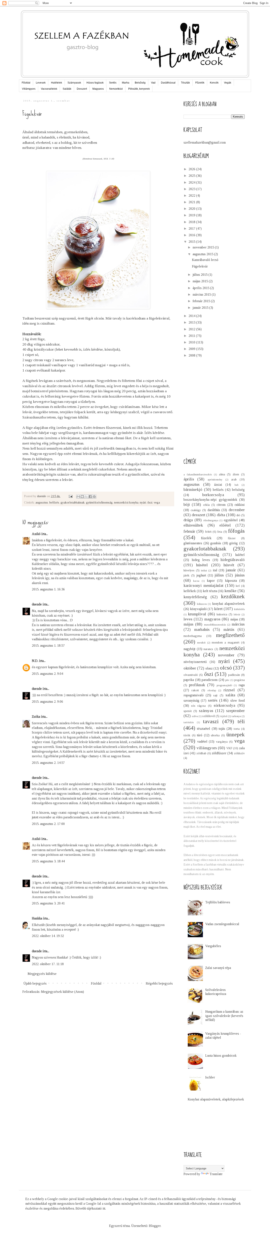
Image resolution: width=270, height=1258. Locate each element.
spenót (188, 711)
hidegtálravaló (233, 559)
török (187, 735)
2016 (192, 235)
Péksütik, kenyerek (139, 88)
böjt (187, 504)
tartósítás (189, 722)
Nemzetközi (116, 88)
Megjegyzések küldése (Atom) (62, 991)
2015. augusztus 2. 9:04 (47, 673)
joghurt (201, 575)
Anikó (36, 534)
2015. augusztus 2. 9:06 (47, 701)
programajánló (224, 685)
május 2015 (201, 281)
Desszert (82, 88)
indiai (204, 570)
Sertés (112, 82)
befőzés (54, 502)
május (188, 624)
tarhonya (236, 716)
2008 (192, 355)
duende (37, 604)
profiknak (197, 685)
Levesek (41, 82)
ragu (242, 685)
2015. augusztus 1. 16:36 (48, 589)
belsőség (238, 489)
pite (227, 680)
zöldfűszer (219, 753)
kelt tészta (210, 591)
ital (215, 570)
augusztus (41, 502)
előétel (225, 525)
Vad (153, 82)
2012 (192, 329)
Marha (125, 82)
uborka (215, 735)
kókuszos (202, 603)
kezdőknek (233, 596)
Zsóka (36, 716)
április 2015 (201, 288)
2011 (192, 335)
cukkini (240, 504)
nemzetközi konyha (126, 502)
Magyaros (98, 88)
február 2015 (202, 301)
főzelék (206, 538)
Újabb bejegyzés (35, 983)
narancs (208, 649)
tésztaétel (203, 728)
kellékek (190, 591)
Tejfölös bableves (217, 902)
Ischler (210, 1077)
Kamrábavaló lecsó (205, 260)
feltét (208, 531)
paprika (189, 680)
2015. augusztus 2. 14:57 (48, 762)
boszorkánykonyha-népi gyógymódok (210, 499)
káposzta (231, 580)
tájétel (223, 716)
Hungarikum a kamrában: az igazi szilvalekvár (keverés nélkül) (224, 1015)
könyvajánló (198, 609)
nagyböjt (189, 649)
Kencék (214, 82)
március (238, 624)
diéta (221, 515)
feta (219, 531)
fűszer (232, 538)
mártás (228, 629)
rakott (195, 690)
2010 (192, 342)
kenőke (230, 591)
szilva (195, 716)
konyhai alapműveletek (228, 603)
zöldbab (201, 753)
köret (218, 608)
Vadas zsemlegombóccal (222, 924)
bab (236, 484)
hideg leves (201, 560)
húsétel (202, 565)
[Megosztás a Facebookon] (90, 496)
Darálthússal (168, 82)
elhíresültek (193, 525)
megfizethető (230, 635)
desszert (198, 515)
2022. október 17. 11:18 (48, 964)
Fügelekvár (200, 266)
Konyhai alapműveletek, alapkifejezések (216, 1099)
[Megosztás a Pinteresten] (94, 496)
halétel (240, 555)
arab (234, 479)
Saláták (67, 88)
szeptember (235, 710)
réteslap (212, 690)
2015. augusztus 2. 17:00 (48, 824)
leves (188, 619)
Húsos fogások (95, 82)
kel (238, 585)
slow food (237, 700)
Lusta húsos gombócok (220, 1055)
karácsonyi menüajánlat (203, 585)
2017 (192, 228)
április (189, 479)
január (231, 570)
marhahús (202, 629)
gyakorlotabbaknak (73, 502)
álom (236, 474)
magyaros (212, 619)
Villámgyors (28, 88)
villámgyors (207, 748)
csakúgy (196, 510)
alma (222, 474)
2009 (192, 349)
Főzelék (199, 82)
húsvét (229, 565)
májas (234, 619)
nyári (143, 502)
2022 (192, 195)
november (226, 655)
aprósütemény (215, 479)
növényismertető (195, 662)
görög (233, 543)
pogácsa (239, 680)
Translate (216, 1174)
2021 (192, 202)
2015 (192, 241)
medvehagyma (193, 636)
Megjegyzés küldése (42, 973)
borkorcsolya (213, 494)
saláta (230, 695)
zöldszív (239, 753)
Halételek (56, 82)
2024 (192, 182)
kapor (211, 580)
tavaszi (211, 721)
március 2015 (202, 294)
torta (237, 728)
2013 (192, 322)
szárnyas (206, 710)
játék (186, 575)
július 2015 (200, 274)
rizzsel (229, 690)
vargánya (222, 741)
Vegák (227, 82)
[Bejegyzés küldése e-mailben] (70, 496)
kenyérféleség (195, 597)
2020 (192, 208)
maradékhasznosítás (215, 624)
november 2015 (204, 247)
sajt (215, 695)
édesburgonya (210, 520)
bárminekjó (193, 489)
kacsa (196, 580)
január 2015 (201, 307)
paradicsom (209, 680)
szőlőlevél (208, 716)
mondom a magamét (225, 642)
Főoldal (26, 82)
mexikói (201, 642)
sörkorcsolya (224, 705)
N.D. (35, 661)
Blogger (155, 1226)
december (237, 510)
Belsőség (140, 82)
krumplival (197, 614)
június (240, 575)
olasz (209, 668)
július (219, 575)
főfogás (236, 531)
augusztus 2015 (203, 254)
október (190, 668)
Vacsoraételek (49, 88)
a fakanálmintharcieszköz (198, 474)
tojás (222, 728)
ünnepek (235, 734)
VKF (229, 748)
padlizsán (234, 674)
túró (199, 735)
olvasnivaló (191, 674)
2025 (192, 175)
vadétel (202, 741)
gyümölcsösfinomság (99, 502)
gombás (215, 543)
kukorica (222, 614)
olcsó (226, 668)
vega (157, 502)
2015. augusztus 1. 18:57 (48, 645)
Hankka (37, 918)
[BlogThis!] (82, 496)
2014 (192, 316)
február (189, 531)
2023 (192, 189)
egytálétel (231, 520)
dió (238, 515)
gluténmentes (193, 543)
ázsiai (218, 484)
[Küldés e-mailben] (78, 496)
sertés (212, 700)
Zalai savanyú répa (218, 968)
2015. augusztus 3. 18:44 (48, 861)
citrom (221, 504)
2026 (192, 169)
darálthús (214, 510)
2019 (192, 215)
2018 (192, 222)
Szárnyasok (74, 82)
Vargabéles (213, 946)
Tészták (185, 82)
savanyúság (191, 700)
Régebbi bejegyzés (159, 983)
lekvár (237, 614)
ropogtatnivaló (194, 695)
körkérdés (239, 609)
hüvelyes (189, 570)
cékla (206, 504)
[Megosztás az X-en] (86, 496)
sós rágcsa (198, 705)
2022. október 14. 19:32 (48, 936)
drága (188, 520)
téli (241, 721)
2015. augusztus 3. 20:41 (48, 903)
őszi (149, 502)
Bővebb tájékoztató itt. (91, 1208)
